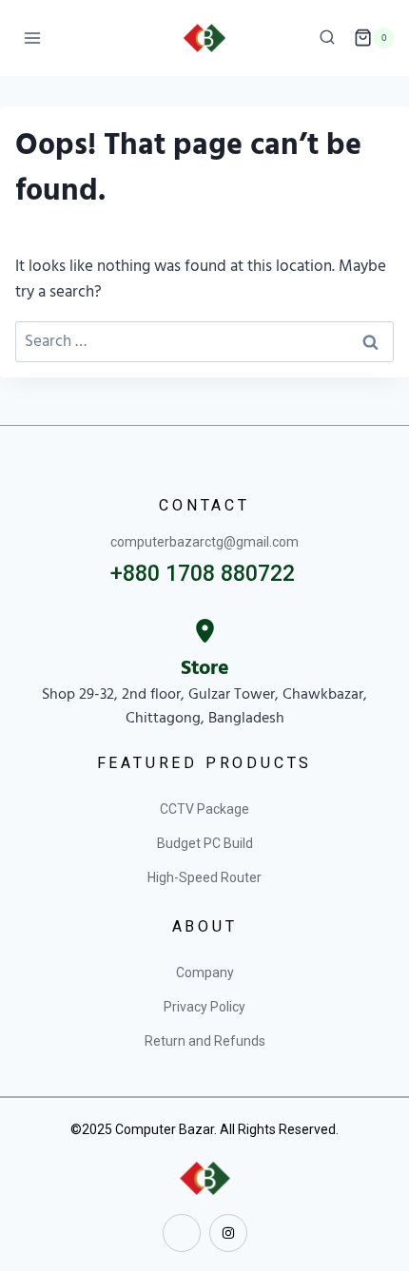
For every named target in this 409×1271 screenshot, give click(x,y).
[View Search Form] (327, 38)
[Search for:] (204, 341)
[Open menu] (32, 37)
